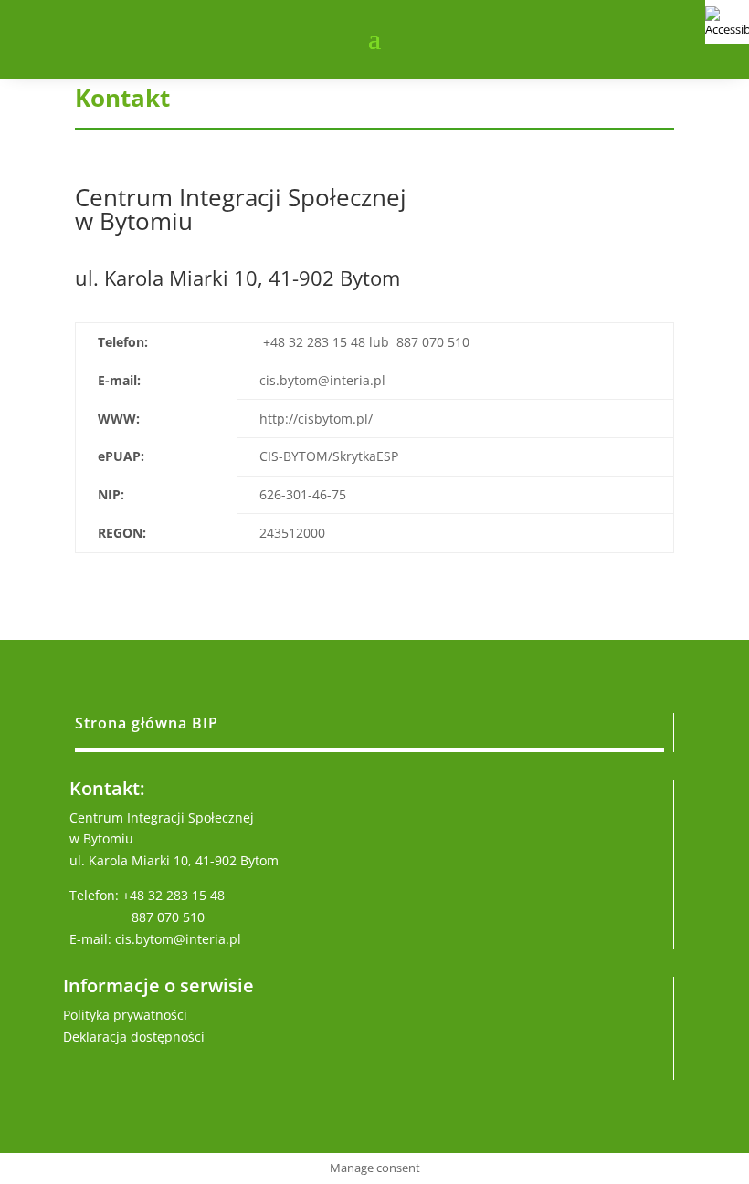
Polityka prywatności (125, 1014)
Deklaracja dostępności (134, 1036)
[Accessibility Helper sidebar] (727, 22)
